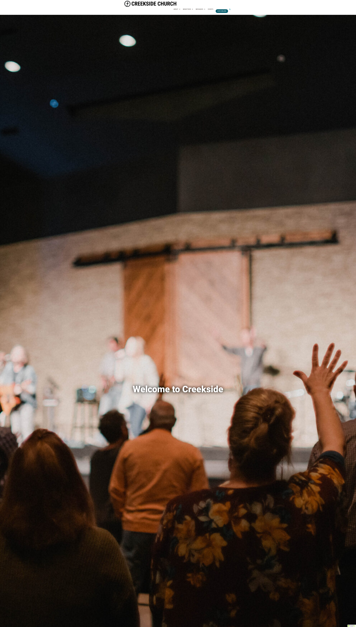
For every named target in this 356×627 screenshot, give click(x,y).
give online (221, 11)
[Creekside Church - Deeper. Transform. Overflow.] (151, 3)
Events (210, 9)
